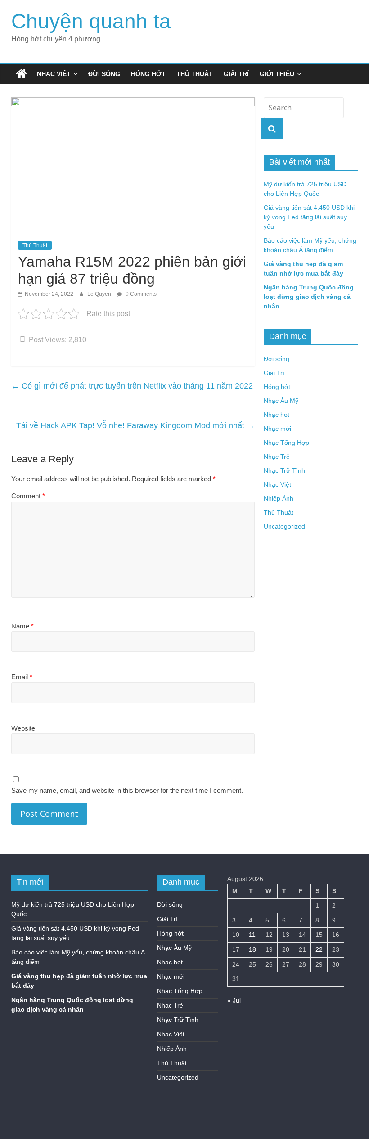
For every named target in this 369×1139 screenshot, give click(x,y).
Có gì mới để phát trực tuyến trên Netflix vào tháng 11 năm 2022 (132, 385)
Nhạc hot (276, 414)
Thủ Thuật (194, 73)
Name (22, 626)
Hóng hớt (148, 73)
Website (23, 728)
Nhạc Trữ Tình (284, 470)
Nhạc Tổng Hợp (286, 442)
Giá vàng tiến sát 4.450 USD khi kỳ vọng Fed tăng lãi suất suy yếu (309, 217)
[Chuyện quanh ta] (21, 73)
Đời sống (104, 73)
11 (252, 934)
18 (252, 949)
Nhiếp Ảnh (278, 498)
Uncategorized (284, 526)
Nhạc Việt (54, 73)
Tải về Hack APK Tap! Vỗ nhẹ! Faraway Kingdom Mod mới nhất (135, 425)
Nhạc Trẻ (277, 456)
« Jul (234, 1000)
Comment (28, 496)
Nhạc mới (277, 428)
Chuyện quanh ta (91, 21)
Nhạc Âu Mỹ (281, 400)
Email (21, 677)
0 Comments (140, 294)
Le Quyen (99, 294)
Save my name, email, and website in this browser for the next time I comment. (127, 790)
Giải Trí (236, 73)
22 (319, 949)
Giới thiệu (277, 73)
